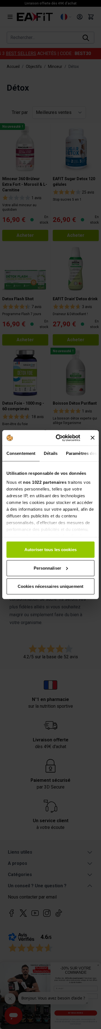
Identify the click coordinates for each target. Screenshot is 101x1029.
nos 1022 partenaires (44, 482)
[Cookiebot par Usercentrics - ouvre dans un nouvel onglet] (59, 437)
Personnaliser (47, 567)
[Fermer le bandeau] (93, 438)
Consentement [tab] (20, 453)
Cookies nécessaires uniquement (50, 586)
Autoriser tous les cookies (50, 549)
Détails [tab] (51, 453)
